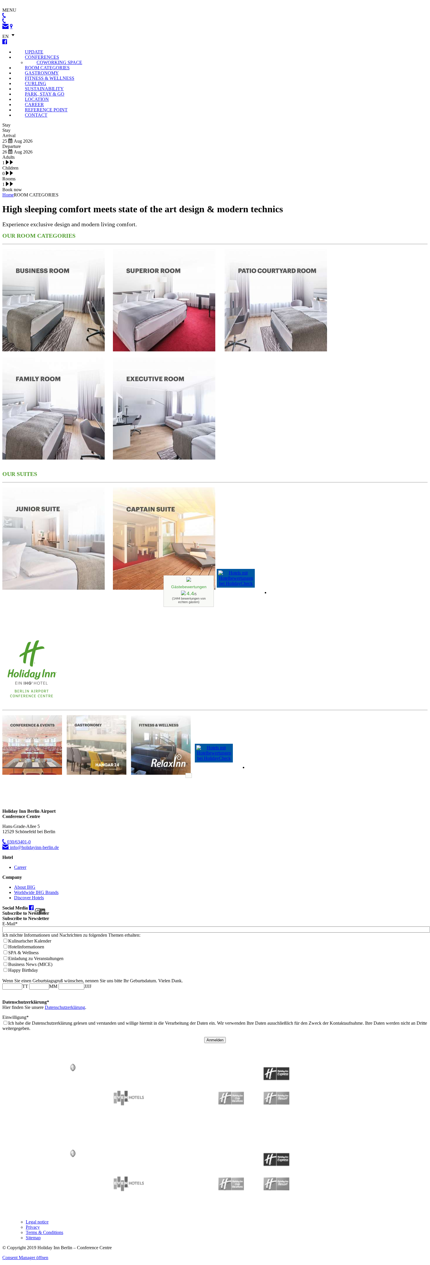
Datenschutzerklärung (65, 1007)
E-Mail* (10, 923)
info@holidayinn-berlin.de (34, 847)
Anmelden (215, 1040)
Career (20, 867)
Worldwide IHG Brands (36, 892)
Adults (8, 157)
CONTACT (36, 115)
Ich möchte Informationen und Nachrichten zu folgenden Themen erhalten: (71, 935)
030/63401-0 (18, 841)
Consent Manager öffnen (25, 1257)
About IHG (24, 887)
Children (10, 167)
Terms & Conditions (44, 1232)
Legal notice (37, 1221)
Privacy (33, 1227)
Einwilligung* (15, 1017)
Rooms (9, 178)
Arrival (9, 135)
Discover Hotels (29, 897)
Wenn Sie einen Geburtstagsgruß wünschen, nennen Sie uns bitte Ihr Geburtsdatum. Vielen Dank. (92, 980)
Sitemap (33, 1237)
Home (8, 194)
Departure (11, 146)
